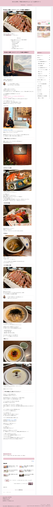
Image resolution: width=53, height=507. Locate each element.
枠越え (24, 455)
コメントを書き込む (19, 489)
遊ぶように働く (20, 455)
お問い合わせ (48, 504)
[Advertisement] (18, 446)
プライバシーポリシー (43, 504)
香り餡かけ (14, 44)
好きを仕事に (5, 455)
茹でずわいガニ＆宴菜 (16, 42)
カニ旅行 (17, 455)
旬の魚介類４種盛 (15, 43)
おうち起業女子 (13, 455)
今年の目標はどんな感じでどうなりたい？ (18, 48)
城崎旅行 (9, 455)
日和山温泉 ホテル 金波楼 (7, 77)
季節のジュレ (14, 47)
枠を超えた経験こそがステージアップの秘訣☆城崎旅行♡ (19, 39)
